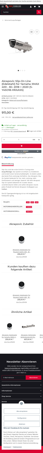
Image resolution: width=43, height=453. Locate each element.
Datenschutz (17, 447)
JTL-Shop (25, 450)
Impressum (7, 447)
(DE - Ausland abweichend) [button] (18, 131)
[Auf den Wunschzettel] (37, 32)
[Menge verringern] (4, 139)
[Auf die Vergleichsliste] (31, 32)
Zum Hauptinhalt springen (9, 1)
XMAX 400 (29, 211)
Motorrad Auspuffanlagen (18, 100)
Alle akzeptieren (21, 411)
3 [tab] (22, 70)
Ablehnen (22, 424)
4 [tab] (24, 70)
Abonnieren (33, 378)
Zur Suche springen (26, 1)
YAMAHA (29, 207)
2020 (36, 202)
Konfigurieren (21, 418)
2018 (28, 202)
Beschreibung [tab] (8, 164)
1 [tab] (18, 70)
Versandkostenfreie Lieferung (22, 117)
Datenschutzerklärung (12, 368)
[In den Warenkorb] (3, 26)
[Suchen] (39, 12)
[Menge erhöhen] (39, 139)
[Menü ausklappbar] (3, 5)
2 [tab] (20, 70)
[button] (31, 7)
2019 (32, 202)
